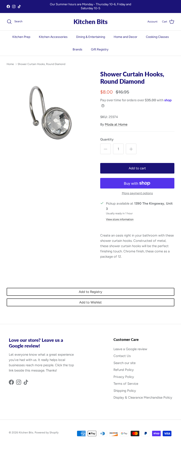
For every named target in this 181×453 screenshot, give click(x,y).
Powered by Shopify (46, 432)
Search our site (124, 363)
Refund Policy (123, 370)
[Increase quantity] (131, 149)
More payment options (137, 193)
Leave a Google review (130, 349)
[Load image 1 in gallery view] (48, 113)
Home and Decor (125, 37)
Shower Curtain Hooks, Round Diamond (41, 64)
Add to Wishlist (90, 302)
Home (10, 64)
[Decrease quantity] (105, 149)
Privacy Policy (123, 377)
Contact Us (122, 356)
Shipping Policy (124, 391)
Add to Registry (90, 292)
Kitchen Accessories (53, 37)
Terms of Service (125, 384)
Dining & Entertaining (90, 37)
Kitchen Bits (26, 432)
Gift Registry (99, 49)
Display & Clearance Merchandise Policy (142, 397)
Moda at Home (116, 124)
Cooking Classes (157, 37)
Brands (77, 49)
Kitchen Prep (21, 37)
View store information (120, 219)
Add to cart (137, 168)
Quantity (106, 139)
